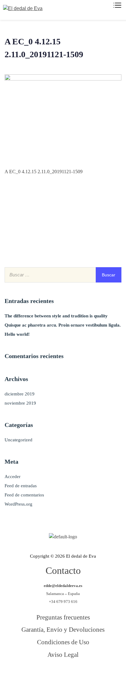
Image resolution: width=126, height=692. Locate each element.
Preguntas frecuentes (63, 617)
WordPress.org (18, 504)
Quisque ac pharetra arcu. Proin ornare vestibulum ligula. (63, 325)
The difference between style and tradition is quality (56, 315)
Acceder (12, 476)
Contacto (63, 570)
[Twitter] (50, 676)
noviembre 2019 (20, 403)
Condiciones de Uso (63, 641)
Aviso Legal (63, 654)
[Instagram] (75, 676)
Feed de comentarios (24, 494)
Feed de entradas (21, 485)
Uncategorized (18, 439)
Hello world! (17, 334)
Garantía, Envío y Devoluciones (63, 629)
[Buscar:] (63, 274)
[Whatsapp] (100, 676)
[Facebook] (25, 676)
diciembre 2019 (20, 393)
